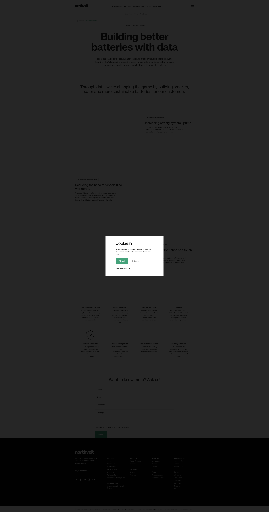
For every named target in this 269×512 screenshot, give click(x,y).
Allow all (122, 261)
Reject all (135, 261)
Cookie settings (123, 268)
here (117, 254)
